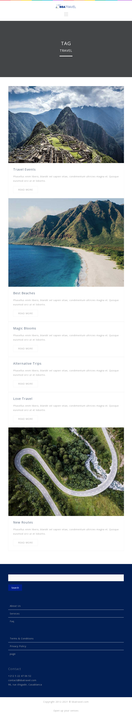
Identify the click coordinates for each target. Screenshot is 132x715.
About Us (15, 605)
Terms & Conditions (22, 638)
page (13, 653)
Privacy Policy (18, 646)
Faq (12, 621)
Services (15, 613)
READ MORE (25, 189)
